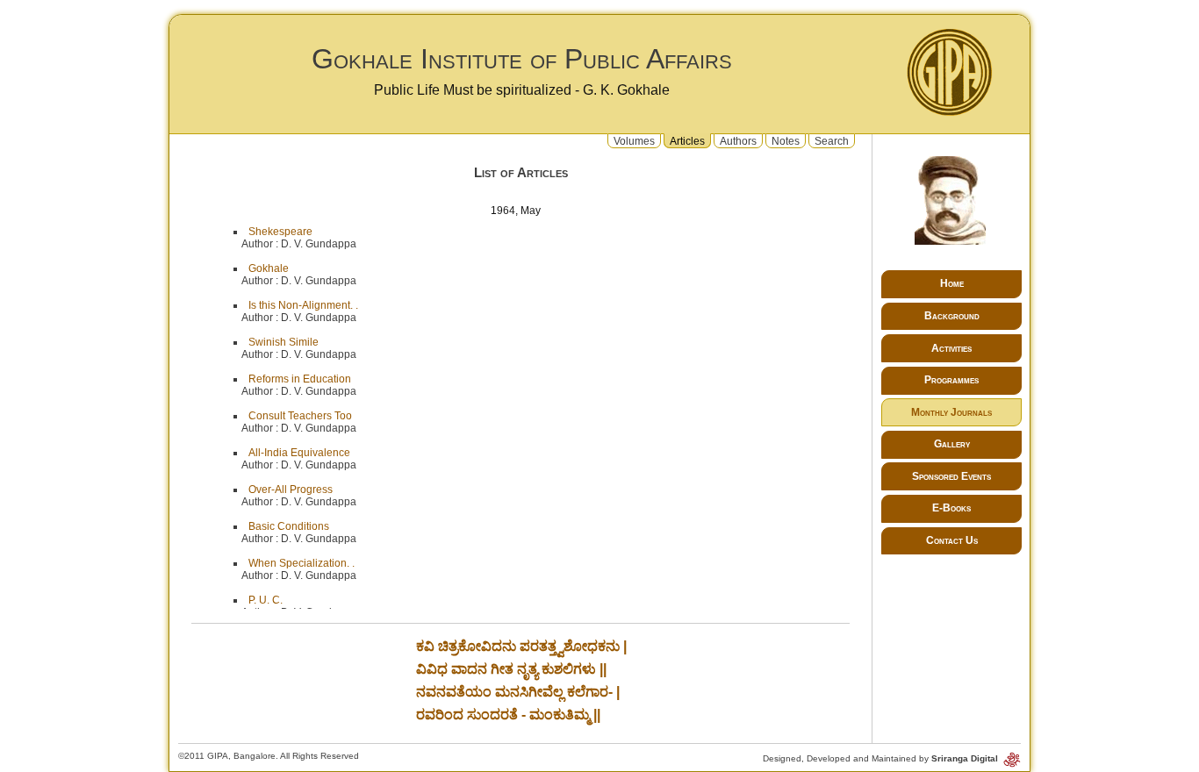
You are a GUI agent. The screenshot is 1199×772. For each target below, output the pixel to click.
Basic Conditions (288, 526)
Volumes (634, 140)
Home (952, 283)
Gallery (952, 444)
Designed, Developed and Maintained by (882, 758)
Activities (951, 348)
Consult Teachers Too (300, 416)
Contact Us (952, 540)
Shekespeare (280, 231)
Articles (687, 140)
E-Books (951, 508)
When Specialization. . (301, 563)
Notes (786, 140)
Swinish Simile (283, 342)
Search (832, 140)
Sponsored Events (951, 476)
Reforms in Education (299, 379)
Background (952, 316)
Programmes (951, 380)
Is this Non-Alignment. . (303, 305)
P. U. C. (265, 600)
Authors (738, 140)
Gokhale (268, 268)
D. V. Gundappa (318, 244)
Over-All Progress (290, 489)
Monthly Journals (951, 412)
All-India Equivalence (299, 453)
